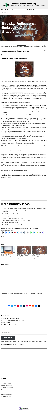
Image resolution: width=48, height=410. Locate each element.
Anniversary (22, 36)
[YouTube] (30, 306)
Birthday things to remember (9, 216)
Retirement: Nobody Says (7, 322)
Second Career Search (6, 396)
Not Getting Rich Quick (6, 394)
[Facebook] (9, 306)
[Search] (25, 12)
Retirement (19, 10)
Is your (3, 85)
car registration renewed (16, 118)
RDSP (6, 10)
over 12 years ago (21, 45)
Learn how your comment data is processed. (31, 293)
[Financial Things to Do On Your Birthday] (39, 250)
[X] (39, 306)
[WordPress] (21, 306)
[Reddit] (33, 306)
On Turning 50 (5, 220)
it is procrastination (35, 174)
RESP (2, 10)
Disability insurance (8, 115)
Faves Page (36, 10)
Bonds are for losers (6, 383)
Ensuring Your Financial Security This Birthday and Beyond (16, 208)
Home (11, 19)
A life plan (4, 140)
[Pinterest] (18, 306)
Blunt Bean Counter (5, 381)
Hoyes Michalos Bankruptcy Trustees (10, 389)
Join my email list (7, 337)
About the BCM (28, 10)
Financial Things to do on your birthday (11, 225)
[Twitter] (12, 306)
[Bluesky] (36, 306)
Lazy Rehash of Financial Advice (8, 327)
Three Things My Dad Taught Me (9, 325)
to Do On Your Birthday (15, 213)
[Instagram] (27, 306)
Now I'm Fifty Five (6, 222)
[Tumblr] (24, 306)
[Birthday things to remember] (8, 250)
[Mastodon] (15, 306)
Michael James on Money (7, 392)
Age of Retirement (15, 36)
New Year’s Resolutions (22, 127)
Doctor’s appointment (17, 92)
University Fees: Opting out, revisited (10, 318)
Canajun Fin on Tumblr (6, 385)
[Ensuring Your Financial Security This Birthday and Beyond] (24, 250)
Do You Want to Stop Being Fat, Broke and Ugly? (12, 320)
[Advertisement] (24, 191)
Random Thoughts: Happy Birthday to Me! (12, 218)
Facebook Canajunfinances (7, 387)
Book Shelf (12, 10)
